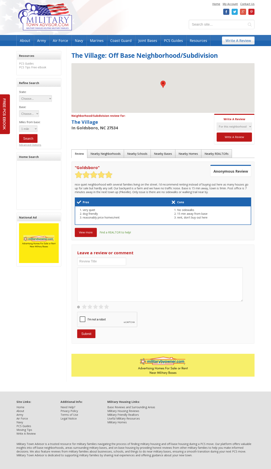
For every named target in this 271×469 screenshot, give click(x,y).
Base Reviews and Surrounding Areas (131, 407)
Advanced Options (30, 145)
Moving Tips (24, 430)
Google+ (243, 12)
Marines (97, 40)
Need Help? (68, 407)
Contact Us (247, 4)
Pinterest (251, 12)
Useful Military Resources (123, 418)
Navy (79, 40)
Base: (22, 107)
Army (41, 40)
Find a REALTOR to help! (115, 232)
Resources (198, 40)
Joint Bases (147, 40)
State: (22, 92)
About (25, 40)
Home (216, 4)
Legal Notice (69, 418)
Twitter (235, 12)
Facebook (226, 12)
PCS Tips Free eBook (32, 67)
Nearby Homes (188, 154)
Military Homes (117, 422)
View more (86, 232)
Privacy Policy (69, 411)
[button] (163, 84)
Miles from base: (29, 122)
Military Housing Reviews (123, 411)
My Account (230, 4)
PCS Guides (173, 40)
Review (79, 154)
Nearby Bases (163, 154)
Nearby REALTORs (217, 154)
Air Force (60, 40)
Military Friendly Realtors (123, 415)
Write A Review (238, 40)
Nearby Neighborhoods (105, 154)
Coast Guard (121, 40)
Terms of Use (69, 415)
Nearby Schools (137, 154)
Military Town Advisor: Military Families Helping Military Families (45, 16)
